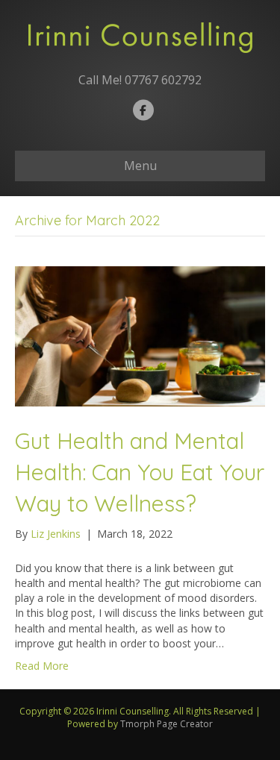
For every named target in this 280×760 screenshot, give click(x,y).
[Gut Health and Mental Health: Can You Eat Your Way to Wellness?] (140, 335)
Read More (42, 666)
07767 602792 (163, 80)
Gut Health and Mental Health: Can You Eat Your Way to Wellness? (139, 472)
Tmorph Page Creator (166, 723)
